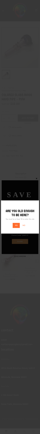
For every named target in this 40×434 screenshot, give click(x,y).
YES (16, 225)
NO (24, 225)
